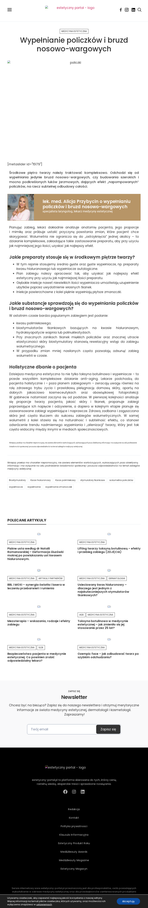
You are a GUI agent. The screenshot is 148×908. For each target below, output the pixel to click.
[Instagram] (127, 10)
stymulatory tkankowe (92, 480)
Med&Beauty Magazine (74, 860)
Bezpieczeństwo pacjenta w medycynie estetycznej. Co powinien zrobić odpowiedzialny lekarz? (36, 657)
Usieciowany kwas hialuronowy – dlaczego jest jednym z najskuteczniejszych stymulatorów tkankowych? (103, 590)
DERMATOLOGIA (117, 578)
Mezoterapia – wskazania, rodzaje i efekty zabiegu (38, 623)
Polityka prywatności (74, 826)
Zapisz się (108, 729)
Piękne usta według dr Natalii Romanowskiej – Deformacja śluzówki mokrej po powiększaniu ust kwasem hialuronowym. (35, 553)
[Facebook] (121, 10)
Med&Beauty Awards (73, 852)
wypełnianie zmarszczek (58, 486)
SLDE (40, 647)
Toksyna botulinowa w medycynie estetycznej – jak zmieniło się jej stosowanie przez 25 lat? (103, 624)
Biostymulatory (17, 480)
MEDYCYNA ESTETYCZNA (74, 31)
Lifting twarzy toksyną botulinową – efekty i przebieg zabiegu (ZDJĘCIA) (109, 550)
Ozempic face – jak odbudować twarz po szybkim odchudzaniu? (108, 655)
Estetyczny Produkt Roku (74, 843)
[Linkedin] (133, 9)
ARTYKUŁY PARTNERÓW (50, 578)
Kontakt (74, 818)
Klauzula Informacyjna (73, 835)
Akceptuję (128, 901)
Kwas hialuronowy (41, 480)
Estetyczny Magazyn (74, 869)
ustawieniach (44, 904)
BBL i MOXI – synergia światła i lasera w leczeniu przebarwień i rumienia (36, 586)
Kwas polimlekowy (65, 480)
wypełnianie (34, 486)
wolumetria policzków (121, 480)
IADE (81, 614)
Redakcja (74, 809)
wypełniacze (16, 486)
